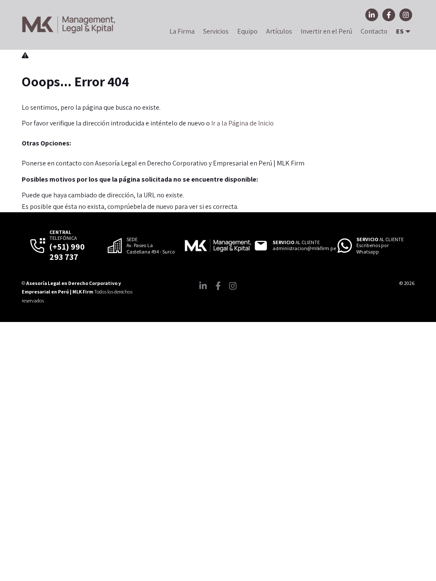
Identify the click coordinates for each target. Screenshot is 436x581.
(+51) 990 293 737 (67, 252)
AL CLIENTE (296, 242)
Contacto (374, 31)
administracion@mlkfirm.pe (304, 248)
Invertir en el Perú (326, 31)
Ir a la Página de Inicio (242, 123)
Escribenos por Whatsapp (372, 248)
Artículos (279, 31)
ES (400, 31)
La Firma (182, 31)
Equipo (247, 31)
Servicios (216, 31)
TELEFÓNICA (63, 235)
